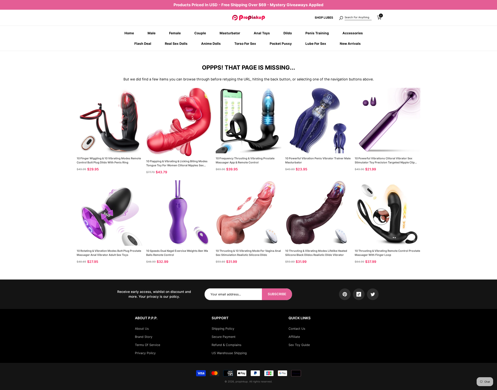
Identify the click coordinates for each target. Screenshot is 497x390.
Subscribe (277, 294)
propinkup (241, 381)
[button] (379, 17)
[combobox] (358, 17)
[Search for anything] (355, 17)
